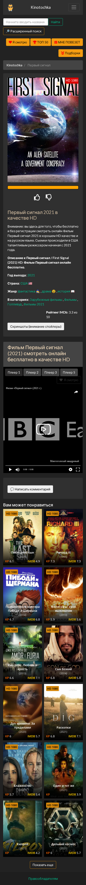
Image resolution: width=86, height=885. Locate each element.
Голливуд (15, 304)
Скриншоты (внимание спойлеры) (35, 326)
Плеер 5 (69, 372)
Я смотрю (70, 380)
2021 (31, 275)
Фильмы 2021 (34, 304)
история (64, 291)
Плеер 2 (32, 372)
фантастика (27, 291)
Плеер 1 (14, 372)
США (24, 283)
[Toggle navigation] (74, 7)
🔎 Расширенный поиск (24, 31)
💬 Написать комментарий (30, 489)
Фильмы (70, 299)
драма (47, 291)
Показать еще (43, 865)
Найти (55, 22)
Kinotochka (41, 7)
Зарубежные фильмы (46, 299)
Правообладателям (43, 878)
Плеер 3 (50, 372)
